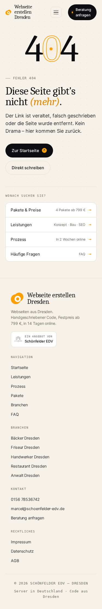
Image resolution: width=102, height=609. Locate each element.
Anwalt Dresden (25, 475)
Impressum (21, 542)
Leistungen (20, 376)
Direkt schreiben (28, 167)
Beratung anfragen (83, 12)
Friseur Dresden (25, 447)
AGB (15, 560)
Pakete (17, 395)
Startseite (19, 367)
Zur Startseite (29, 150)
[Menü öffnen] (56, 12)
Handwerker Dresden (30, 457)
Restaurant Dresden (28, 466)
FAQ (15, 414)
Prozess (18, 386)
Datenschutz (22, 551)
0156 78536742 (25, 499)
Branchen (19, 404)
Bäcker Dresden (25, 438)
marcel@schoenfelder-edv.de (37, 508)
